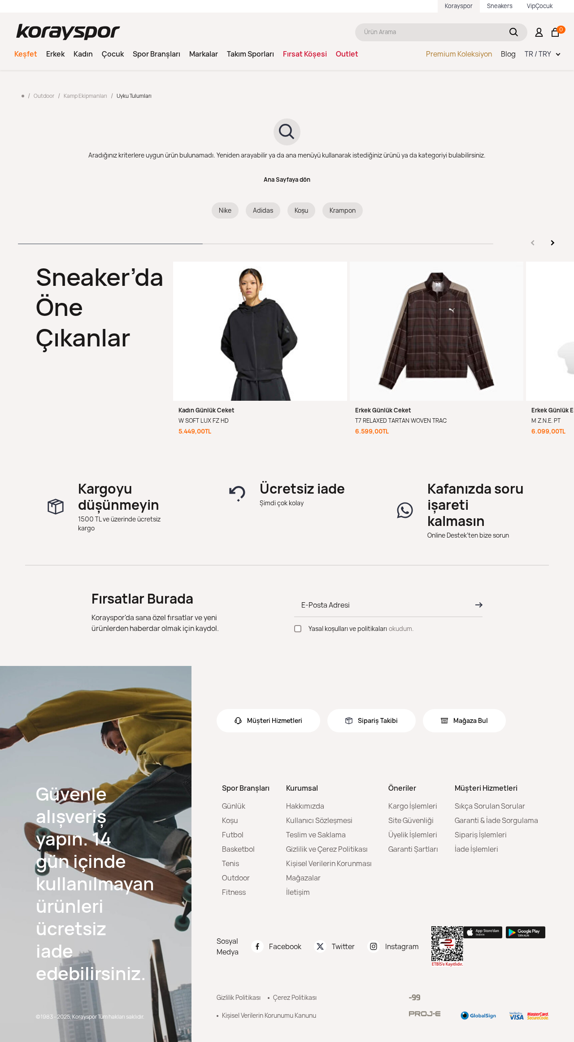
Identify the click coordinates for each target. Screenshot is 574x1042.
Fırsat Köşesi (305, 54)
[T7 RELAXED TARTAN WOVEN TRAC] (437, 331)
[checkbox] (297, 628)
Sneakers (500, 6)
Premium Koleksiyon (459, 54)
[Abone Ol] (476, 605)
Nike (225, 210)
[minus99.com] (414, 997)
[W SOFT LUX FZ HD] (260, 331)
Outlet (347, 54)
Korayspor (459, 6)
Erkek (55, 54)
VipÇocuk (539, 6)
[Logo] (68, 32)
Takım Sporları (250, 54)
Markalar (203, 54)
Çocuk (113, 54)
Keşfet (25, 54)
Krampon (343, 210)
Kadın (83, 54)
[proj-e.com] (424, 1013)
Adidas (263, 210)
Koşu (301, 210)
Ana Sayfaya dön (287, 179)
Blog (508, 54)
